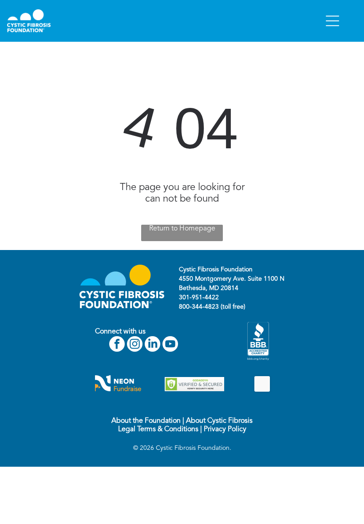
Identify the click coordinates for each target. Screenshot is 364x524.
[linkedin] (152, 345)
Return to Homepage (182, 228)
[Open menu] (332, 21)
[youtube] (170, 345)
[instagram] (134, 345)
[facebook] (117, 345)
